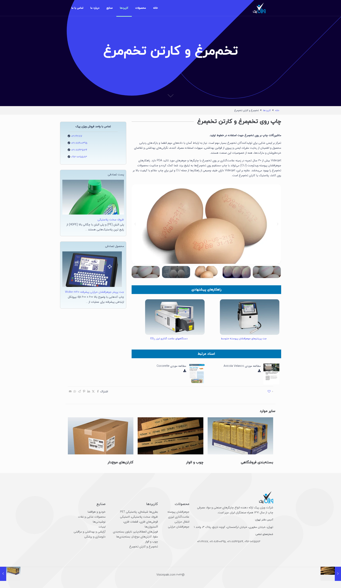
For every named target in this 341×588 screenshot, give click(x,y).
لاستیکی (125, 517)
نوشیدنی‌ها (99, 522)
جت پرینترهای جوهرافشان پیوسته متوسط (244, 338)
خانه (277, 110)
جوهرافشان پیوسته (178, 512)
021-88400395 (79, 143)
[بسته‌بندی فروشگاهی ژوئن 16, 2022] (10, 574)
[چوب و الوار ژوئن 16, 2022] (331, 574)
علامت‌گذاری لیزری (178, 517)
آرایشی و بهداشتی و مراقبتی (89, 531)
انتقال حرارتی (182, 522)
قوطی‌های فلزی (149, 522)
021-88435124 (79, 150)
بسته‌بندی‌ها (123, 536)
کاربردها (267, 110)
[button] (277, 224)
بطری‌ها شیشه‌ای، (147, 512)
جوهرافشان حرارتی (178, 526)
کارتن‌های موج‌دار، (141, 536)
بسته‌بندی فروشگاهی (257, 462)
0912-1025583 (79, 157)
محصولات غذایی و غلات (91, 517)
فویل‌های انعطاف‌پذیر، (145, 531)
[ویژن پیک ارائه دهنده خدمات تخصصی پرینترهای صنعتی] (259, 8)
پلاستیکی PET (128, 512)
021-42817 (76, 136)
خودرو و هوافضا (96, 512)
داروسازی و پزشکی (94, 536)
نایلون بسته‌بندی (122, 531)
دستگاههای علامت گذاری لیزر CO (169, 338)
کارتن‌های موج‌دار (120, 462)
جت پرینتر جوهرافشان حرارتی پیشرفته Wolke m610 (94, 292)
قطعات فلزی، (130, 522)
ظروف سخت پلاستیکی (111, 219)
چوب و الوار (194, 462)
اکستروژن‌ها (151, 526)
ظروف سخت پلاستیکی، (144, 517)
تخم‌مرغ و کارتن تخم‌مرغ (143, 546)
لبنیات (102, 526)
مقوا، (155, 536)
